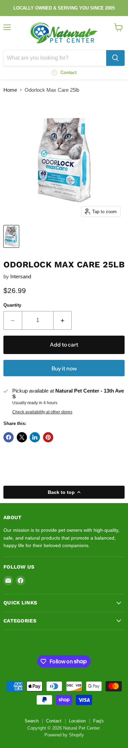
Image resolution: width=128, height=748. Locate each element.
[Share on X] (22, 437)
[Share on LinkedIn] (35, 437)
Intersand (20, 276)
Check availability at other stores (42, 412)
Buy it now (64, 368)
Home (10, 90)
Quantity (12, 305)
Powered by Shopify (64, 734)
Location (77, 720)
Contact (53, 720)
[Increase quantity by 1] (63, 320)
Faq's (98, 720)
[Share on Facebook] (8, 437)
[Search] (115, 58)
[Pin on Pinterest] (48, 437)
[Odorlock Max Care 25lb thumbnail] (11, 236)
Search (32, 720)
